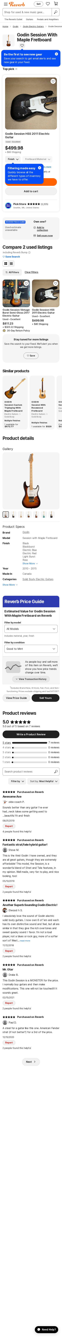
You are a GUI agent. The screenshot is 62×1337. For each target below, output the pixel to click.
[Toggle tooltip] (16, 69)
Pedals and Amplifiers (48, 19)
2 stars (7, 757)
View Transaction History (33, 679)
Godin (26, 532)
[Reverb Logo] (17, 4)
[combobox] (28, 629)
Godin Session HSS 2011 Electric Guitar (27, 135)
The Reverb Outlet (13, 19)
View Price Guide (16, 698)
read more (25, 940)
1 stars (6, 762)
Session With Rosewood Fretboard (38, 408)
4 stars (7, 747)
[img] (33, 204)
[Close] (39, 168)
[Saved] (48, 3)
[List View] (11, 263)
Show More (29, 563)
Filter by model (12, 622)
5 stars (7, 742)
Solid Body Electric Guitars (38, 579)
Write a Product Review (31, 734)
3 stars (7, 752)
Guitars (29, 19)
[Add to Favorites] (22, 45)
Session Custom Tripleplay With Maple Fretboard (13, 408)
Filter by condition (14, 642)
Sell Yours (45, 698)
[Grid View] (5, 263)
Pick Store (19, 204)
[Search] (55, 12)
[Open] (54, 629)
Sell (39, 4)
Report (9, 826)
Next (29, 1061)
